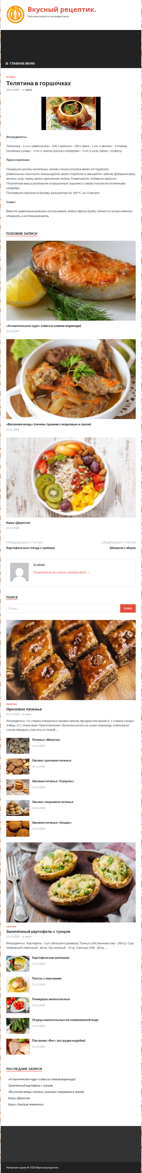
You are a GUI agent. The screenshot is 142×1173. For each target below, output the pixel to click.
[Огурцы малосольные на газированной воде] (17, 1032)
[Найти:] (71, 608)
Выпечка (11, 704)
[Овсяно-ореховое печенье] (17, 773)
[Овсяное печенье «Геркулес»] (17, 794)
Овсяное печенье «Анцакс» (52, 822)
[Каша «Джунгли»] (71, 518)
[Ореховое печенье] (71, 701)
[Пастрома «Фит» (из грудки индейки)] (17, 1053)
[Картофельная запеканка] (17, 970)
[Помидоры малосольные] (17, 1012)
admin (28, 89)
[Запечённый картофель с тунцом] (71, 923)
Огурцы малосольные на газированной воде (65, 1019)
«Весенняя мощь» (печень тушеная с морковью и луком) (48, 424)
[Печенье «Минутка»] (17, 752)
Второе (10, 77)
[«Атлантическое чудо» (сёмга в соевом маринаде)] (71, 321)
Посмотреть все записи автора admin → (61, 572)
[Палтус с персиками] (17, 991)
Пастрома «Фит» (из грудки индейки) (58, 1040)
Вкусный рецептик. (62, 9)
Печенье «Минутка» (46, 739)
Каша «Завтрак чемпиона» (26, 1104)
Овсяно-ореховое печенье (51, 760)
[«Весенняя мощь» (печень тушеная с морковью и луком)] (71, 420)
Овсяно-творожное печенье (52, 802)
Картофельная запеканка (50, 957)
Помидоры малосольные (51, 999)
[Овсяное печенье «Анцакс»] (17, 835)
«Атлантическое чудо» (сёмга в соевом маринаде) (43, 326)
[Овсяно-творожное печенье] (17, 814)
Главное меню (22, 63)
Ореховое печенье (24, 709)
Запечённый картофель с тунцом (38, 931)
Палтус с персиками (47, 978)
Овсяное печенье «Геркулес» (53, 781)
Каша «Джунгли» (18, 523)
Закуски (11, 926)
